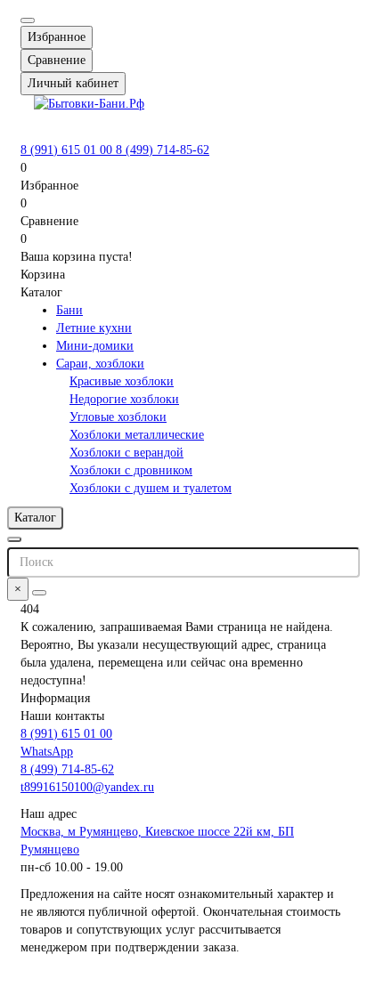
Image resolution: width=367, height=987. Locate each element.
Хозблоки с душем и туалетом (150, 488)
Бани (69, 310)
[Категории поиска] (14, 539)
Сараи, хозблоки (100, 363)
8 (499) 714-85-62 (162, 150)
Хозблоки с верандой (126, 452)
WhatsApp (46, 751)
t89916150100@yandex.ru (87, 787)
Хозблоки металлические (136, 434)
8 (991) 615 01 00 (68, 150)
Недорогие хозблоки (124, 399)
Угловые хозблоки (118, 417)
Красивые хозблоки (121, 381)
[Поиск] (39, 592)
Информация (55, 698)
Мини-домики (95, 345)
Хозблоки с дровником (130, 470)
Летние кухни (94, 328)
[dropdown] (27, 20)
